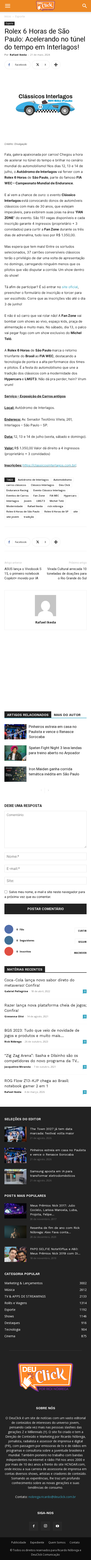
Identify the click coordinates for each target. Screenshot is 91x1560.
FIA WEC (54, 495)
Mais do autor (67, 715)
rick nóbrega (55, 506)
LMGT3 (40, 500)
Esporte (20, 16)
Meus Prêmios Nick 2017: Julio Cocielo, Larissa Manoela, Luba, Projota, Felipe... (54, 1210)
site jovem (12, 516)
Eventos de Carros (17, 495)
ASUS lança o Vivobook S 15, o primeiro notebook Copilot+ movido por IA (23, 573)
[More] (56, 64)
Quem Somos (56, 1542)
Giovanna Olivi (14, 1016)
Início (7, 16)
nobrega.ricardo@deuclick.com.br (52, 1497)
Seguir (82, 941)
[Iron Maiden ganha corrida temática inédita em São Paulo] (15, 774)
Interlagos (12, 500)
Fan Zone (39, 495)
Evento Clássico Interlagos (49, 490)
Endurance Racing (17, 490)
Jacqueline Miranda (17, 1066)
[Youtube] (57, 1526)
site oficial (70, 287)
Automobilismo (62, 479)
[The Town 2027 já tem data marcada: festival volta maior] (15, 1134)
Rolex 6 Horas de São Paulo (23, 511)
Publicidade (18, 1542)
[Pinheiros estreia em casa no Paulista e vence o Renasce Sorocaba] (15, 731)
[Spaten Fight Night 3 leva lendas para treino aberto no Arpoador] (15, 753)
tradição (29, 516)
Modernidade (14, 506)
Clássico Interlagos (42, 485)
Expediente (37, 1542)
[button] (7, 6)
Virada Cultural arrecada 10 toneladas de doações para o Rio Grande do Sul (67, 573)
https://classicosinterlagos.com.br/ (49, 465)
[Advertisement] (45, 678)
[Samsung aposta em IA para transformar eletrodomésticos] (15, 1176)
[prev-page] (41, 790)
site (75, 511)
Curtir (82, 930)
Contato (75, 1542)
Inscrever (80, 952)
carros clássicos (16, 485)
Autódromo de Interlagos (33, 479)
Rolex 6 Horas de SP (56, 511)
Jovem (28, 500)
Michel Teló (57, 500)
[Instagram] (45, 1526)
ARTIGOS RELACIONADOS (28, 715)
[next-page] (48, 790)
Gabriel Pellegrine (16, 991)
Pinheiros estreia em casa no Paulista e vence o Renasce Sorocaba (53, 731)
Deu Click (64, 485)
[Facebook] (33, 1526)
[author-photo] (45, 616)
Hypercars (70, 495)
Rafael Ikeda (18, 54)
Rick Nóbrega (13, 1041)
